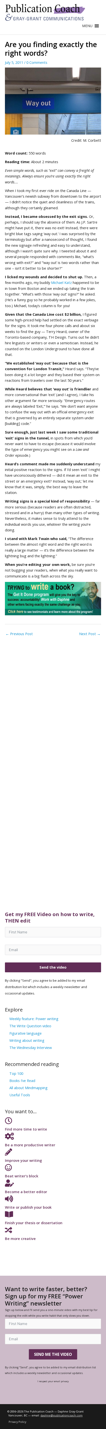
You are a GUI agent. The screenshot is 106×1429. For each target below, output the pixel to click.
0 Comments (36, 62)
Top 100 (16, 1073)
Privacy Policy (17, 1422)
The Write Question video (30, 1025)
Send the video (53, 967)
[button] (87, 26)
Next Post (90, 633)
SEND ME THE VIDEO (53, 1354)
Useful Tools (19, 1094)
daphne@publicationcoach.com (61, 1415)
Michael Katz (61, 282)
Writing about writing (26, 1040)
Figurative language (25, 1033)
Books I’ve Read (22, 1080)
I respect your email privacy (53, 1381)
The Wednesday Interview (30, 1047)
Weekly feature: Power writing (33, 1018)
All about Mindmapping (28, 1087)
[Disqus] (53, 700)
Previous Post (19, 633)
